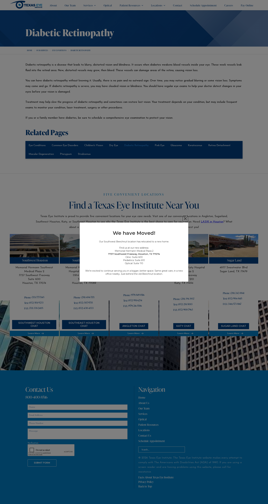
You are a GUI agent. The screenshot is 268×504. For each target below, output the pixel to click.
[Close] (185, 219)
